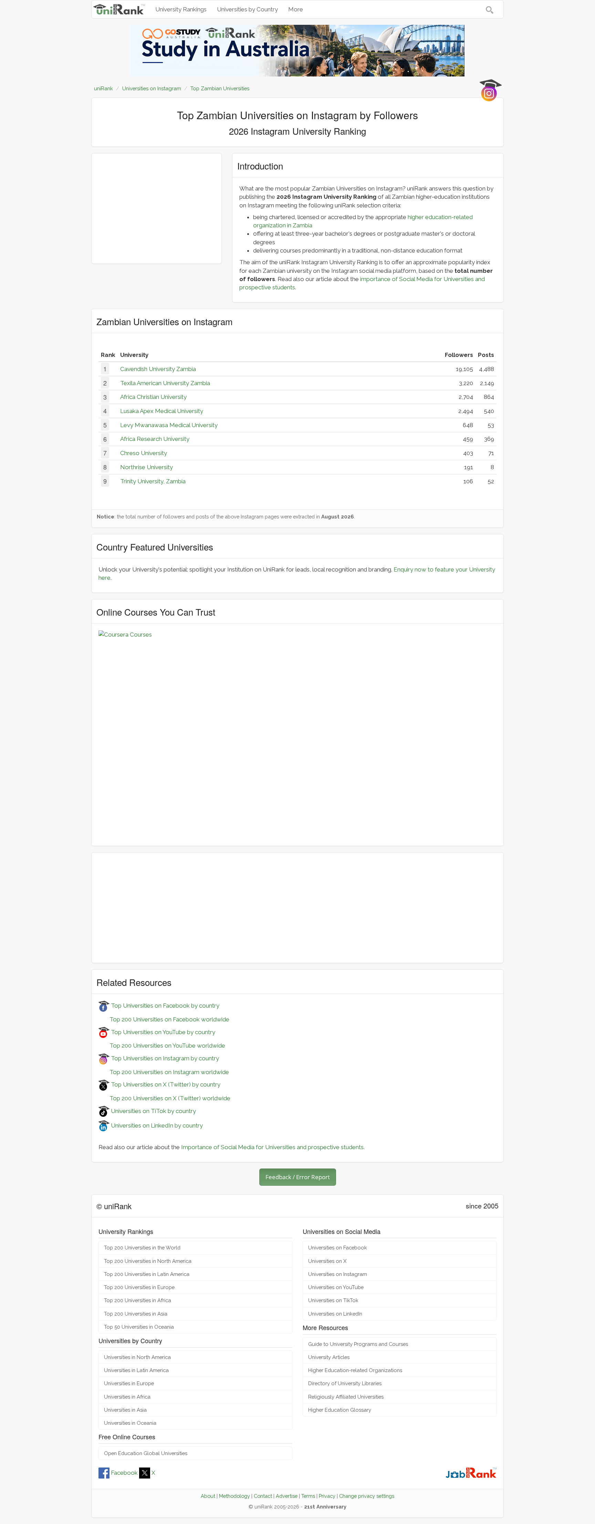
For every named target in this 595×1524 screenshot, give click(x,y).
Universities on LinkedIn (335, 1314)
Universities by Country (247, 9)
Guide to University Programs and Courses (358, 1344)
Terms (308, 1496)
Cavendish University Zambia (158, 368)
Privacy (327, 1496)
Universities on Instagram (337, 1274)
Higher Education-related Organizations (355, 1370)
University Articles (328, 1357)
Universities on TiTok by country (152, 1111)
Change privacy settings (366, 1496)
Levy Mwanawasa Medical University (169, 425)
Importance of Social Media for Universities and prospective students (272, 1147)
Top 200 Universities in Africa (137, 1300)
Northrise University (146, 467)
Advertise (287, 1496)
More (295, 9)
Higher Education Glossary (339, 1410)
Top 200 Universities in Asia (135, 1314)
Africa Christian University (153, 396)
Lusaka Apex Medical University (161, 411)
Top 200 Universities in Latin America (146, 1274)
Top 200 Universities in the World (142, 1247)
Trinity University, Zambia (153, 481)
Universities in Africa (127, 1397)
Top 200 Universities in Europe (139, 1287)
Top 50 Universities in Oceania (139, 1327)
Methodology (234, 1496)
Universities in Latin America (136, 1370)
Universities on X (327, 1261)
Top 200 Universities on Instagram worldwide (163, 1072)
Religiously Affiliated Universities (346, 1397)
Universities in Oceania (130, 1423)
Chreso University (143, 453)
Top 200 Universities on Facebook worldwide (163, 1019)
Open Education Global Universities (145, 1453)
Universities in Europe (129, 1383)
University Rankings (181, 9)
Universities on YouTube (336, 1287)
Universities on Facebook (337, 1247)
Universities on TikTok (333, 1300)
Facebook (124, 1472)
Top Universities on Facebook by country (164, 1005)
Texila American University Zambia (165, 383)
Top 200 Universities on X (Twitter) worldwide (164, 1098)
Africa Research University (154, 438)
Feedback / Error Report (297, 1177)
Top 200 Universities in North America (147, 1261)
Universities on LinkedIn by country (156, 1125)
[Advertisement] (156, 208)
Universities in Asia (125, 1410)
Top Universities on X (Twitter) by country (164, 1084)
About (208, 1496)
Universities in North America (137, 1357)
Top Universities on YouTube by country (162, 1032)
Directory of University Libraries (345, 1383)
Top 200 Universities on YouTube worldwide (161, 1045)
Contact (263, 1496)
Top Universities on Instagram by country (164, 1058)
